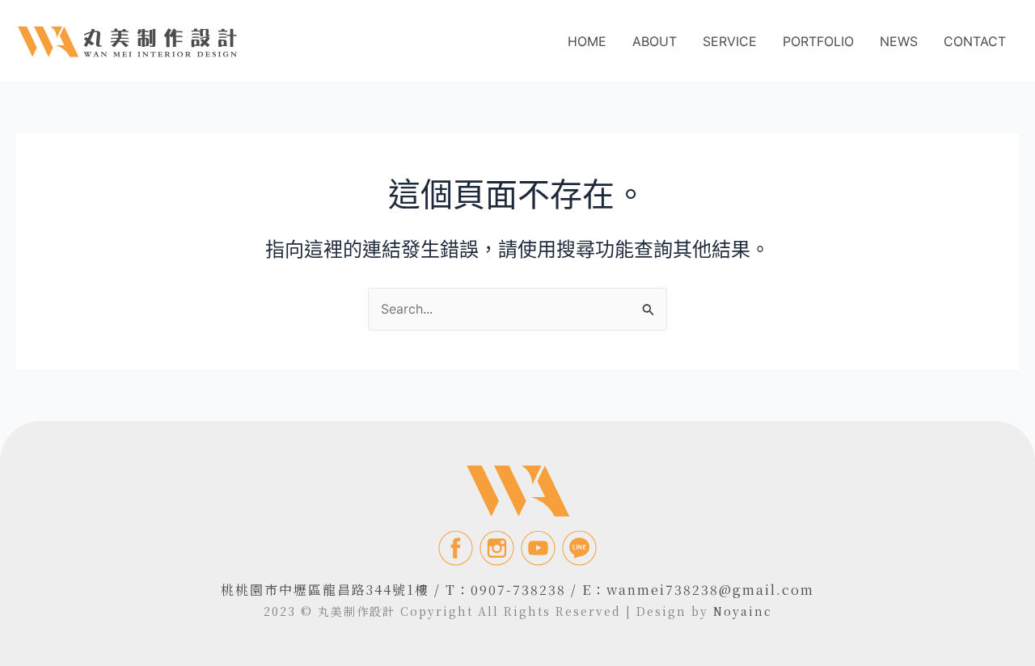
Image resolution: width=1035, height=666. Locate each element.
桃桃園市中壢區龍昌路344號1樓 (325, 589)
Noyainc (742, 611)
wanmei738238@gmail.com (710, 589)
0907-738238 (518, 589)
